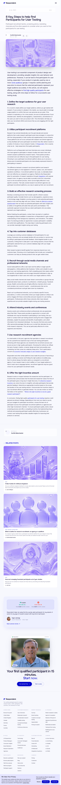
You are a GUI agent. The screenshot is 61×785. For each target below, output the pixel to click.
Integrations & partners (37, 751)
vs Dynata (48, 748)
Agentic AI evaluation (50, 715)
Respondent (40, 144)
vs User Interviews (50, 738)
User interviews (21, 712)
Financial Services (22, 745)
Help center (20, 763)
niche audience (16, 83)
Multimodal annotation (51, 724)
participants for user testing (36, 398)
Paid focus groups (8, 763)
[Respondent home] (10, 3)
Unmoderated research (23, 717)
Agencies (6, 751)
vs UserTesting (49, 741)
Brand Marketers (7, 746)
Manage (39, 781)
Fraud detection (35, 741)
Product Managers (8, 741)
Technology (20, 738)
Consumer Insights (8, 743)
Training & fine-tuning (50, 727)
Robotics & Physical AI (51, 717)
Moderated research (22, 715)
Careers (19, 770)
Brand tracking (35, 715)
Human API (34, 743)
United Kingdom (7, 717)
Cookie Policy (26, 782)
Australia (6, 728)
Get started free (23, 684)
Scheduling (34, 746)
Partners (19, 768)
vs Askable (48, 743)
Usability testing (21, 720)
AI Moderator (35, 748)
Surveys (33, 712)
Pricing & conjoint (36, 724)
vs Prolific (48, 751)
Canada (5, 720)
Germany (6, 722)
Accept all (54, 781)
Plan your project (21, 758)
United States (7, 715)
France (5, 725)
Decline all (45, 781)
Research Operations (8, 748)
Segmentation (35, 722)
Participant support (8, 768)
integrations (41, 176)
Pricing (33, 758)
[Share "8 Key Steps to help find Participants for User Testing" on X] (23, 36)
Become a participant (8, 758)
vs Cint (47, 746)
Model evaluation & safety (51, 712)
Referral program (7, 765)
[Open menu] (55, 3)
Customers (34, 760)
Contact (33, 763)
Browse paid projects (8, 760)
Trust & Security (21, 765)
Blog (19, 760)
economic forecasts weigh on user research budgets (30, 351)
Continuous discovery (23, 727)
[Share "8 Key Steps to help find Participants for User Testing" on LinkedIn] (26, 36)
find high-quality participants (33, 90)
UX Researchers (7, 738)
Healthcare (20, 747)
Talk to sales (38, 684)
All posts (13, 10)
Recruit (33, 738)
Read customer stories (12, 623)
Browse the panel (8, 712)
